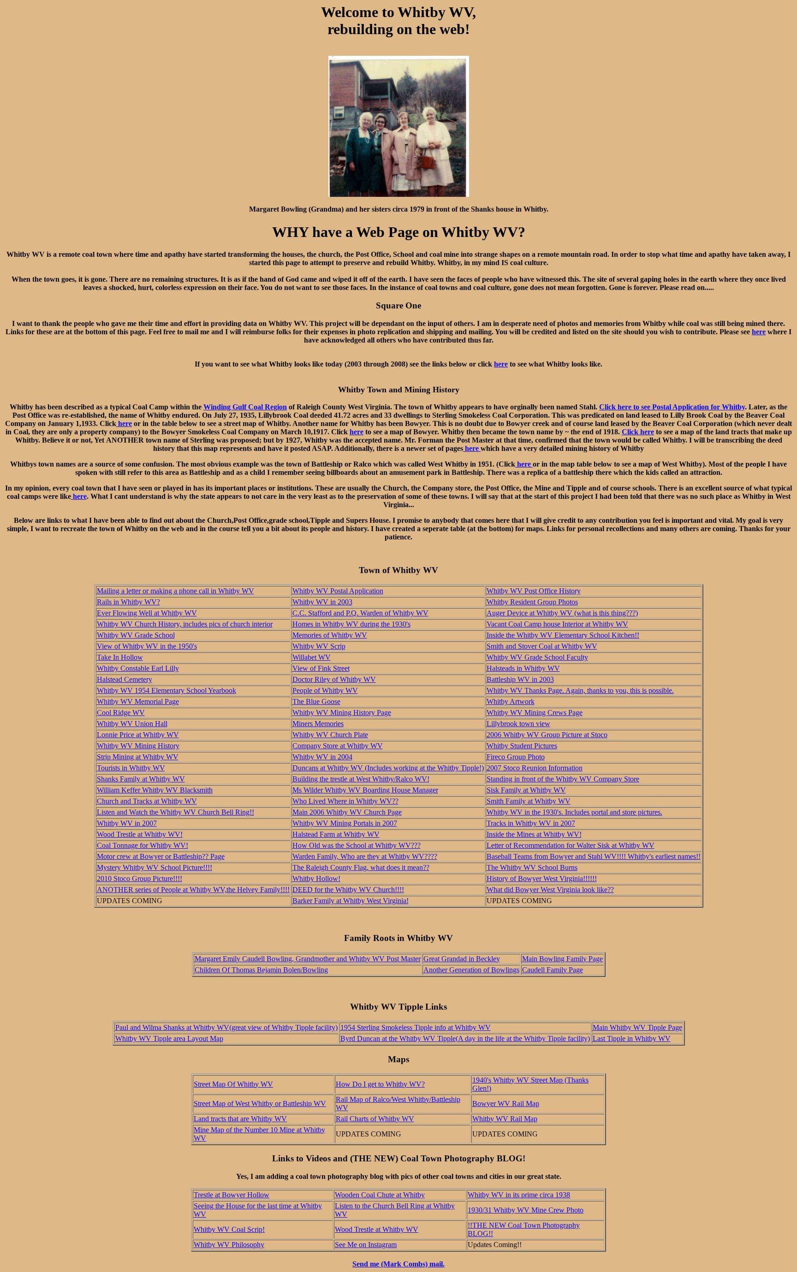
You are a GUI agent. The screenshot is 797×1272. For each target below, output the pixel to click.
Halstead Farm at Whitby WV (336, 834)
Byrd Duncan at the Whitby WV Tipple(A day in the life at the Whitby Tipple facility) (465, 1038)
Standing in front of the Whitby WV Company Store (563, 779)
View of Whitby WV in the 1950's (147, 646)
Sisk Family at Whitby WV (526, 790)
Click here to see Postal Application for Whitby (672, 407)
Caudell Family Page (552, 970)
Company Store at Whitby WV (337, 746)
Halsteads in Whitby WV (523, 668)
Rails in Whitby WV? (128, 602)
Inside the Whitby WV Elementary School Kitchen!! (563, 635)
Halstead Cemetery (124, 679)
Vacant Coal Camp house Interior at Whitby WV (557, 624)
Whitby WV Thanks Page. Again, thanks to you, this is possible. (580, 690)
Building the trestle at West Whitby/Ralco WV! (360, 779)
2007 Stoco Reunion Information (535, 768)
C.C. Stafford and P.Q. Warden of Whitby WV (360, 613)
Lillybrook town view (518, 724)
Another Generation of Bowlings (471, 970)
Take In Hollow (120, 657)
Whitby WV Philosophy (229, 1244)
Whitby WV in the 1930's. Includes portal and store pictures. (574, 812)
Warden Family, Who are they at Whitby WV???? (364, 856)
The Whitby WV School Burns (532, 867)
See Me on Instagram (366, 1244)
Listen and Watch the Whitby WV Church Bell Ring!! (175, 812)
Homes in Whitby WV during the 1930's (351, 624)
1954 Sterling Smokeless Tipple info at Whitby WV (415, 1027)
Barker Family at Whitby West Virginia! (350, 901)
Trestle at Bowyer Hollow (231, 1195)
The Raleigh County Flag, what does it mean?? (360, 867)
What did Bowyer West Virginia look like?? (550, 889)
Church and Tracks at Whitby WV (147, 801)
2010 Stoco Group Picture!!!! (139, 878)
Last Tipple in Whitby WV (632, 1038)
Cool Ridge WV (121, 712)
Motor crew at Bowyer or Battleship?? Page (161, 856)
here (759, 332)
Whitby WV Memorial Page (138, 701)
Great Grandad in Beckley (461, 959)
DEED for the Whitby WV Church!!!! (348, 889)
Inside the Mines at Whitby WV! (534, 834)
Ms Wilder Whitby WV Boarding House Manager (365, 790)
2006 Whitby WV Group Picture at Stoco (547, 735)
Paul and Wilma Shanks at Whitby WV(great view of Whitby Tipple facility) (226, 1027)
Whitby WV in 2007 (127, 823)
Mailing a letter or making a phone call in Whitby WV (175, 591)
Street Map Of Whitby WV (233, 1084)
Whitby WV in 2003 (322, 602)
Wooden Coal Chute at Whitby (380, 1195)
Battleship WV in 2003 (520, 679)
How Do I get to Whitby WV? (380, 1084)
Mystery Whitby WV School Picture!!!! (154, 867)
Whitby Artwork (511, 701)
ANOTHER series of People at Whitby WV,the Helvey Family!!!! (193, 889)
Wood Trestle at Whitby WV (376, 1229)
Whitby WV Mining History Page (341, 712)
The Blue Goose (316, 701)
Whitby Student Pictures (522, 746)
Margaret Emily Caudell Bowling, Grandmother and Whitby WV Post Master (308, 959)
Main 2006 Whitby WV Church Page (347, 812)
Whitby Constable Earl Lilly (138, 668)
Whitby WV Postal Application (337, 591)
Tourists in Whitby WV (131, 768)
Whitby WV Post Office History (534, 591)
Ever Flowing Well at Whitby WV (147, 613)
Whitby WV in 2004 (322, 757)
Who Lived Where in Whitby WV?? (345, 801)
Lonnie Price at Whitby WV (138, 735)
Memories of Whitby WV (329, 635)
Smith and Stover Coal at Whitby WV (542, 646)
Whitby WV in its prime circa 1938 (519, 1195)
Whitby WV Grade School (136, 635)
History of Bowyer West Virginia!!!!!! (542, 878)
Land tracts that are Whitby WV (240, 1119)
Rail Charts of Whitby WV (375, 1119)
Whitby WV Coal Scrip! (229, 1229)
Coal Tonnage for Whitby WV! (142, 845)
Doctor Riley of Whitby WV (334, 679)
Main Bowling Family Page (562, 959)
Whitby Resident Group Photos (532, 602)
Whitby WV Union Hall (132, 724)
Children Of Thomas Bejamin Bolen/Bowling (261, 970)
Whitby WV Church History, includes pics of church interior (185, 624)
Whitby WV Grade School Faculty (537, 657)
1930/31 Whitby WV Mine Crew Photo (525, 1210)
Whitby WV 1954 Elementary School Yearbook (166, 690)
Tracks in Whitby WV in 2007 (531, 823)
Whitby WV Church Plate (330, 735)
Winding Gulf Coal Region (245, 407)
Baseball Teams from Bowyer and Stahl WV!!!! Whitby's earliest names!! (594, 856)
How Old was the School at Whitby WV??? (356, 845)
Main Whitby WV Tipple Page (637, 1027)
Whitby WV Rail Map (504, 1119)
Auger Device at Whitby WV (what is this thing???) (562, 613)
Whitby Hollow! (316, 878)
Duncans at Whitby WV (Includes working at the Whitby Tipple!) (388, 768)
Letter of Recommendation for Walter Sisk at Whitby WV (570, 845)
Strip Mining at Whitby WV (137, 757)
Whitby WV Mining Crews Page (535, 712)
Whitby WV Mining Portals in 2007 (344, 823)
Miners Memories (318, 724)
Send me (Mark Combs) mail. (398, 1264)
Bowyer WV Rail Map (505, 1103)
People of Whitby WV (325, 690)
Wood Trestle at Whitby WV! (140, 834)
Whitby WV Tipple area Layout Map (169, 1038)
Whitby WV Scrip (318, 646)
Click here (638, 432)
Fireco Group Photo (516, 757)
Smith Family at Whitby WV (529, 801)
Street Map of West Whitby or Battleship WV (260, 1103)
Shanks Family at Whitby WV (141, 779)
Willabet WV (311, 657)
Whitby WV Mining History (138, 746)
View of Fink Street (321, 668)
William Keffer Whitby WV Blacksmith (155, 790)
